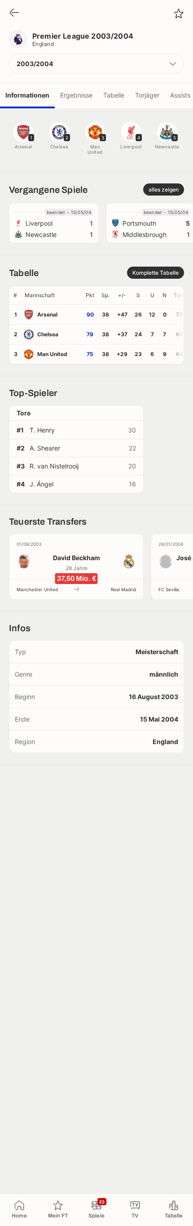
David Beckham (76, 558)
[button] (96, 63)
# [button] (15, 295)
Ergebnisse (76, 95)
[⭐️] (178, 13)
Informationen (27, 95)
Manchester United (37, 589)
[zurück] (14, 13)
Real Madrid (123, 589)
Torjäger (147, 95)
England (43, 43)
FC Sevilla (168, 589)
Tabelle (113, 95)
